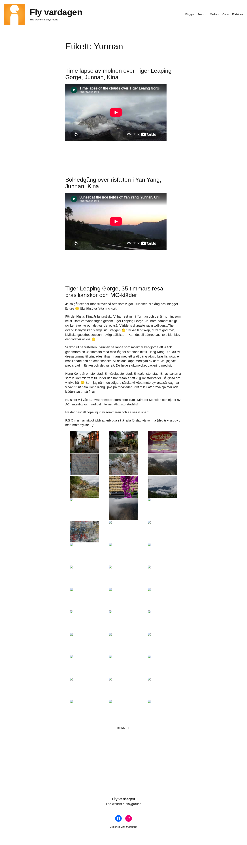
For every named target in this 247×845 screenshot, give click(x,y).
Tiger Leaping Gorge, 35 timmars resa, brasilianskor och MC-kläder (115, 291)
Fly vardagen (56, 12)
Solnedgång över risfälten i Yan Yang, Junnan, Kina (113, 182)
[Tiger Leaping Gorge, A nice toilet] (123, 621)
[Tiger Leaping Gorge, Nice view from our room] (123, 711)
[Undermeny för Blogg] (193, 14)
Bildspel (123, 728)
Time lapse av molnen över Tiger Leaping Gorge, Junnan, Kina (118, 73)
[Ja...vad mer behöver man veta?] (85, 464)
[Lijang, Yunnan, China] (85, 442)
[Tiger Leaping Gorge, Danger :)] (123, 666)
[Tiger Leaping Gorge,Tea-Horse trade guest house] (162, 554)
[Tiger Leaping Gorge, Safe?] (123, 688)
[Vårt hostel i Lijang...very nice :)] (123, 442)
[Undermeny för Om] (228, 14)
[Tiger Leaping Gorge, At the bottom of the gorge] (85, 688)
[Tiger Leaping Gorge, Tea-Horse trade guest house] (123, 554)
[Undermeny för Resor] (205, 14)
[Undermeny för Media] (218, 14)
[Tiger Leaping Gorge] (123, 464)
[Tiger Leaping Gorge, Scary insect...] (85, 711)
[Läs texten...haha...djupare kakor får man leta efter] (162, 442)
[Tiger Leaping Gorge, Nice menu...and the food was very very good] (85, 666)
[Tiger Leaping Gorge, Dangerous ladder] (162, 666)
